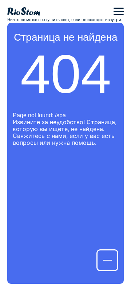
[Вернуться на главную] (107, 260)
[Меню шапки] (119, 11)
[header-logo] (23, 11)
